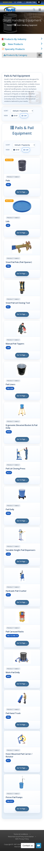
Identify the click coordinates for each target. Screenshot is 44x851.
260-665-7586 (31, 2)
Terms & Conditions (21, 834)
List (25, 115)
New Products (15, 44)
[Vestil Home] (10, 9)
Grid (15, 115)
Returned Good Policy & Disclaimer (21, 836)
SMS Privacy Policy (22, 839)
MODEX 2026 (7, 2)
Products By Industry (15, 39)
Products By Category (16, 55)
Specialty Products (14, 49)
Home (9, 25)
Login (19, 2)
